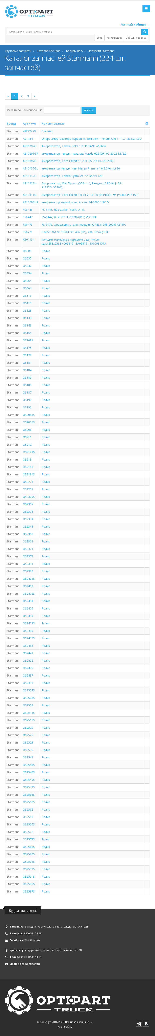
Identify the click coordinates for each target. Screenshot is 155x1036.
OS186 (27, 385)
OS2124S (29, 452)
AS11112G (29, 176)
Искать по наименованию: (25, 110)
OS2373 (28, 556)
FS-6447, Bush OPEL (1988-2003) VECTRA (69, 217)
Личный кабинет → (135, 24)
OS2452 (28, 660)
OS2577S (29, 839)
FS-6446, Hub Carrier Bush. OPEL (63, 210)
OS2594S (29, 876)
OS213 (27, 459)
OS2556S (29, 794)
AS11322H (29, 183)
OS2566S (29, 824)
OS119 (27, 303)
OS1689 (28, 340)
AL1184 (28, 138)
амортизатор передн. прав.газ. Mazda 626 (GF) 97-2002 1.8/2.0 (84, 153)
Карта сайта (65, 1026)
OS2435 (28, 646)
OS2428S (29, 623)
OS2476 (28, 668)
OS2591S (29, 862)
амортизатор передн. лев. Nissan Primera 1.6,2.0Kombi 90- (81, 168)
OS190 (27, 400)
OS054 (27, 273)
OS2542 (28, 757)
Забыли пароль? (136, 37)
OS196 (27, 407)
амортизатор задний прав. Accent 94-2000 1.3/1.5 (75, 202)
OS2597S (29, 891)
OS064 (27, 281)
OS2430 (28, 631)
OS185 (27, 377)
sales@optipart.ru (29, 940)
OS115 (27, 295)
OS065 (27, 288)
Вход (99, 37)
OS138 (27, 318)
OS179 (27, 355)
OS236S (28, 541)
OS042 (27, 266)
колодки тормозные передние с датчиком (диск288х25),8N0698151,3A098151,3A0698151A (74, 241)
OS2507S (29, 690)
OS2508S (29, 698)
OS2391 (28, 564)
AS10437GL (30, 168)
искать (88, 110)
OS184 (27, 370)
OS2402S (29, 593)
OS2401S (29, 578)
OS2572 (28, 832)
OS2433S (29, 638)
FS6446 (27, 210)
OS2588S (29, 847)
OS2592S (29, 869)
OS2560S (29, 802)
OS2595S (29, 884)
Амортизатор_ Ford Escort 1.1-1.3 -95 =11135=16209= (78, 161)
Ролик (46, 251)
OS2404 (28, 601)
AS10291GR (30, 153)
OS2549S (29, 780)
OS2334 (28, 519)
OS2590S (29, 854)
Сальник (47, 131)
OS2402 (28, 586)
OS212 (27, 444)
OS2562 (28, 809)
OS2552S (29, 787)
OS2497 (28, 675)
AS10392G (29, 161)
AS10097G (29, 146)
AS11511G (29, 195)
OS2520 (28, 727)
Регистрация (114, 37)
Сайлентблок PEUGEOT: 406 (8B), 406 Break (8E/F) (76, 232)
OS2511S (29, 713)
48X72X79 (29, 131)
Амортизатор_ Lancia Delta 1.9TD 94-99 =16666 (74, 146)
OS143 (27, 325)
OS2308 (28, 511)
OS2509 (28, 705)
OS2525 (28, 735)
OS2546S (29, 772)
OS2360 (28, 534)
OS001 (27, 251)
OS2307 (28, 504)
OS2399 (28, 571)
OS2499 (28, 683)
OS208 (27, 430)
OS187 (27, 392)
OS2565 (28, 817)
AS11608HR (30, 202)
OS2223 (28, 482)
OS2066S (29, 422)
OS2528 (28, 742)
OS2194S (29, 474)
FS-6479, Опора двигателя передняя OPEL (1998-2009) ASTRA (84, 224)
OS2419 (28, 616)
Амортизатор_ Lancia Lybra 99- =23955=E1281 (73, 176)
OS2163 (28, 467)
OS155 (27, 333)
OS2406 (28, 608)
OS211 (27, 437)
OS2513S (29, 720)
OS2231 (28, 489)
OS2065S (29, 415)
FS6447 (27, 217)
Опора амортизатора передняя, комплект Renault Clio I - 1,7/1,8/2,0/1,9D (92, 138)
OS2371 (28, 549)
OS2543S (29, 765)
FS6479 (27, 224)
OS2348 (28, 526)
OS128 (27, 310)
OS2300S (29, 497)
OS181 (27, 363)
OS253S (28, 750)
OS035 (27, 258)
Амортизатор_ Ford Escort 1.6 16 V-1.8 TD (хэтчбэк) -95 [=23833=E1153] (90, 195)
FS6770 (27, 232)
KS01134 (28, 239)
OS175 (27, 348)
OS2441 (28, 653)
